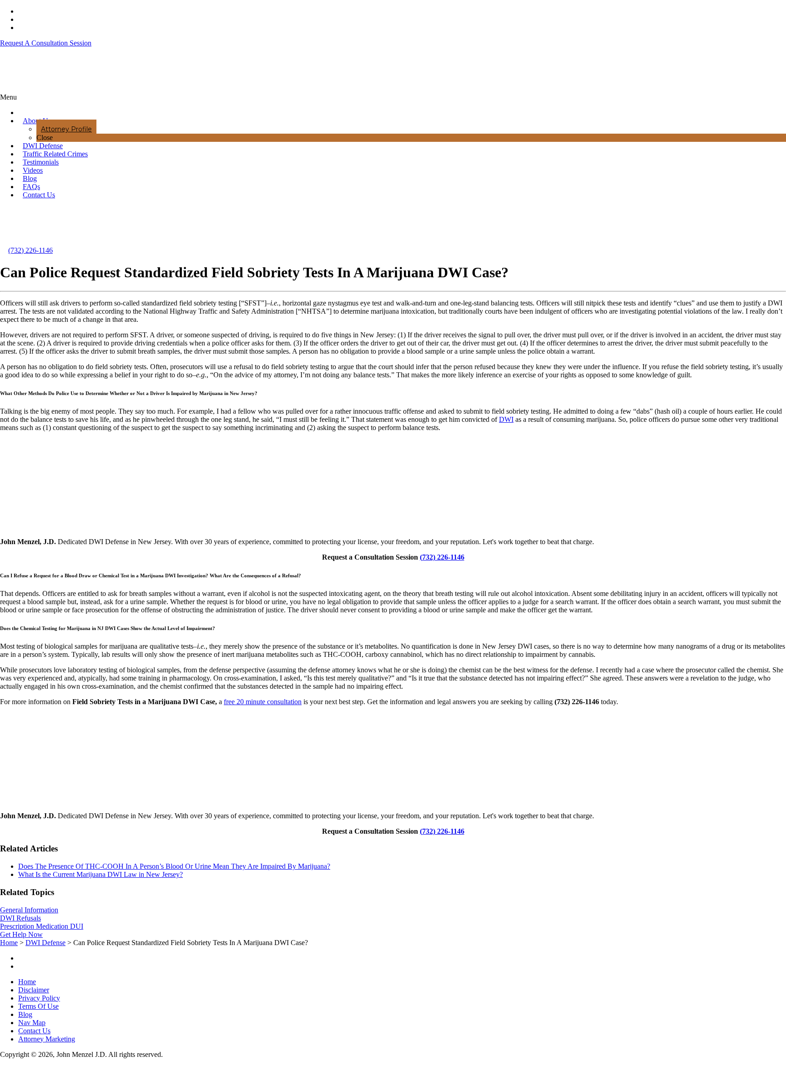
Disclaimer (33, 990)
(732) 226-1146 (30, 250)
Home (27, 982)
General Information (29, 910)
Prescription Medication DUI (41, 926)
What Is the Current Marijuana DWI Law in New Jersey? (100, 874)
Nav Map (31, 1022)
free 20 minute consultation (263, 702)
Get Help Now (21, 934)
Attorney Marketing (46, 1039)
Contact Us (34, 1031)
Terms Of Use (38, 1006)
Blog (25, 1014)
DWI (506, 419)
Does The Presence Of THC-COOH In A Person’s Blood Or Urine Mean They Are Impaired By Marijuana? (174, 866)
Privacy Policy (39, 998)
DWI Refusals (20, 918)
